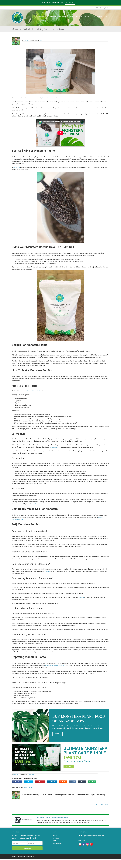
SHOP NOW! (70, 2)
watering (47, 571)
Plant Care (41, 40)
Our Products (97, 16)
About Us (56, 838)
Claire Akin (26, 40)
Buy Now (57, 734)
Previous (100, 804)
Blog (54, 841)
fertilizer (81, 597)
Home (55, 835)
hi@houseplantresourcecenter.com (93, 836)
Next (106, 804)
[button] (107, 16)
